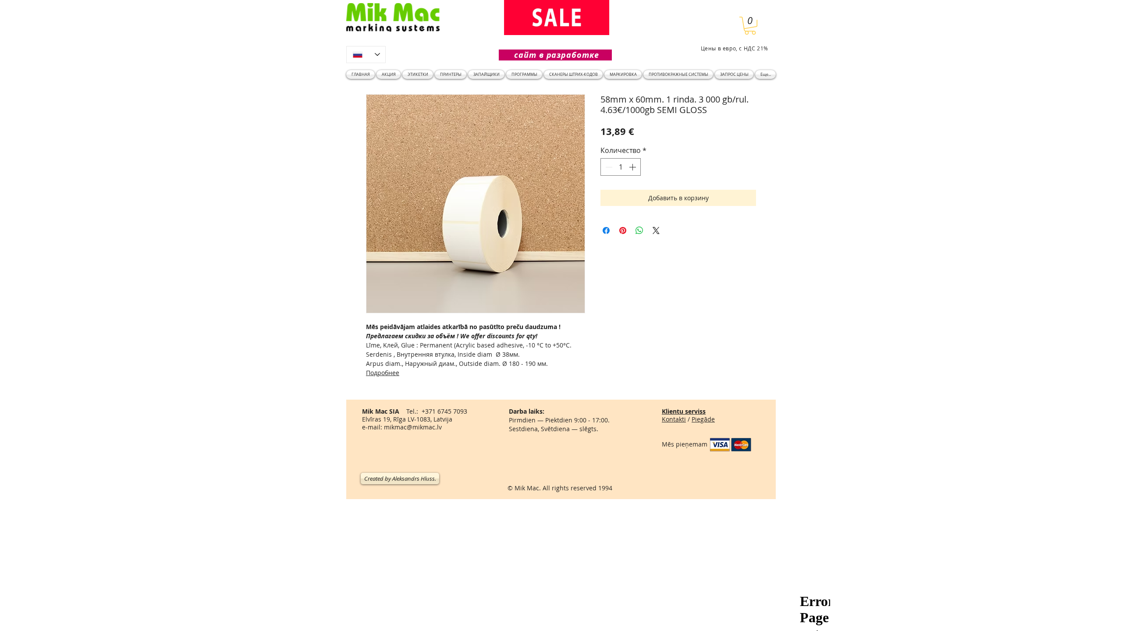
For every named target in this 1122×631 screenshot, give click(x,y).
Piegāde (703, 419)
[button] (750, 26)
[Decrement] (608, 167)
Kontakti (674, 419)
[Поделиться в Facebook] (606, 230)
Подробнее (382, 373)
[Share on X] (656, 230)
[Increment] (633, 167)
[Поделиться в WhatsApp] (639, 230)
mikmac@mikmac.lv (413, 427)
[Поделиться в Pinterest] (623, 230)
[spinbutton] (620, 167)
